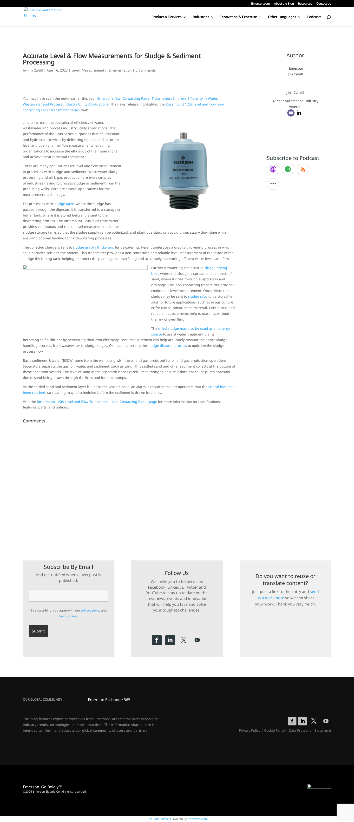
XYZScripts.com (198, 819)
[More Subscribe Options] (273, 184)
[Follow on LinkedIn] (170, 640)
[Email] (291, 113)
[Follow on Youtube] (197, 640)
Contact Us (323, 4)
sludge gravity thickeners (93, 247)
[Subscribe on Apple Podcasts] (273, 169)
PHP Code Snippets (159, 819)
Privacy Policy (249, 730)
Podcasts (314, 17)
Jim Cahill (35, 70)
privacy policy (90, 610)
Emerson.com (260, 4)
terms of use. (68, 616)
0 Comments (146, 70)
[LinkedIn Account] (298, 113)
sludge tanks (64, 203)
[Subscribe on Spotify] (288, 169)
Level (76, 70)
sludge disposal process (167, 345)
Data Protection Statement (310, 730)
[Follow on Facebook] (157, 640)
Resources (305, 4)
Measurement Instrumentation (107, 70)
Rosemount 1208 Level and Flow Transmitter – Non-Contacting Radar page (97, 401)
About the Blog (284, 4)
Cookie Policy (274, 730)
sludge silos (197, 296)
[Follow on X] (184, 640)
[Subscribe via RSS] (303, 169)
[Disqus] (136, 485)
